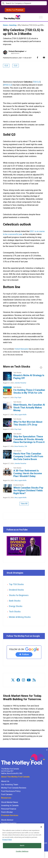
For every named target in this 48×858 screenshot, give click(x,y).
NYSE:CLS (8, 85)
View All (24, 503)
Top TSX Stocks (16, 584)
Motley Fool (14, 10)
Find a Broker (7, 812)
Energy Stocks (15, 606)
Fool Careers (6, 794)
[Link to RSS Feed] (34, 680)
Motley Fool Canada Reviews (13, 788)
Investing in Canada (9, 805)
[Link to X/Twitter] (13, 680)
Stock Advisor (7, 820)
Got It (22, 845)
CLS (6, 65)
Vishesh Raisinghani (16, 51)
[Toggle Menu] (41, 17)
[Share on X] (41, 57)
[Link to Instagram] (23, 680)
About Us (5, 781)
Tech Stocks (15, 611)
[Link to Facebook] (18, 680)
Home (5, 25)
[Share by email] (44, 57)
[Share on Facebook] (37, 57)
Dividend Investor (8, 823)
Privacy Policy (7, 839)
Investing (12, 25)
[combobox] (24, 3)
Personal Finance (8, 809)
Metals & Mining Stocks (20, 617)
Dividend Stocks (16, 590)
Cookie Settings (22, 851)
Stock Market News (9, 802)
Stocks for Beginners (19, 595)
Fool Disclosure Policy (11, 791)
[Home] (1, 750)
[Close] (41, 826)
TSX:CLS (36, 82)
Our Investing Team (9, 784)
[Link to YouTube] (28, 680)
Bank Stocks (15, 600)
